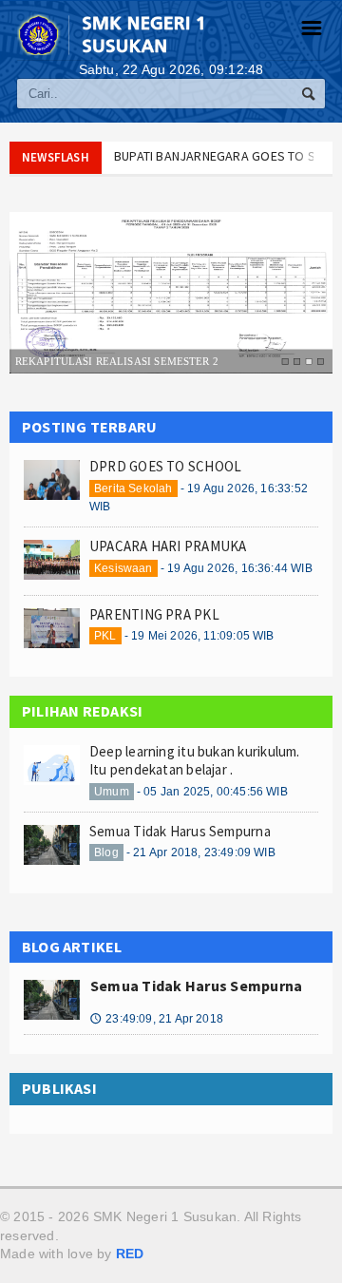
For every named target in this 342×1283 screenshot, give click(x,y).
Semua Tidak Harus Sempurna (180, 831)
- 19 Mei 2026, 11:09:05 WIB (199, 635)
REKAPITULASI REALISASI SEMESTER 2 (116, 360)
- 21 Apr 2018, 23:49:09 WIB (201, 852)
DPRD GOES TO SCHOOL (165, 466)
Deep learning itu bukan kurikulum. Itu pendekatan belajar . (194, 760)
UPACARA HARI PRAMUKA (168, 546)
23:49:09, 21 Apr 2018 (156, 1018)
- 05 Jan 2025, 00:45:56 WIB (212, 791)
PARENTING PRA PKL (154, 614)
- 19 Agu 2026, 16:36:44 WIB (237, 568)
